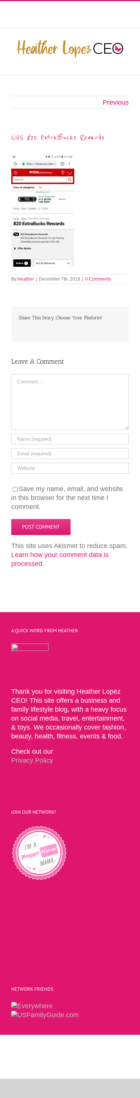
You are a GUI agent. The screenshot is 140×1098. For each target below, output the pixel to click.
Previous (116, 102)
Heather (26, 279)
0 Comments (98, 279)
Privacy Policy (32, 760)
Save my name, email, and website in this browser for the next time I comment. (67, 497)
